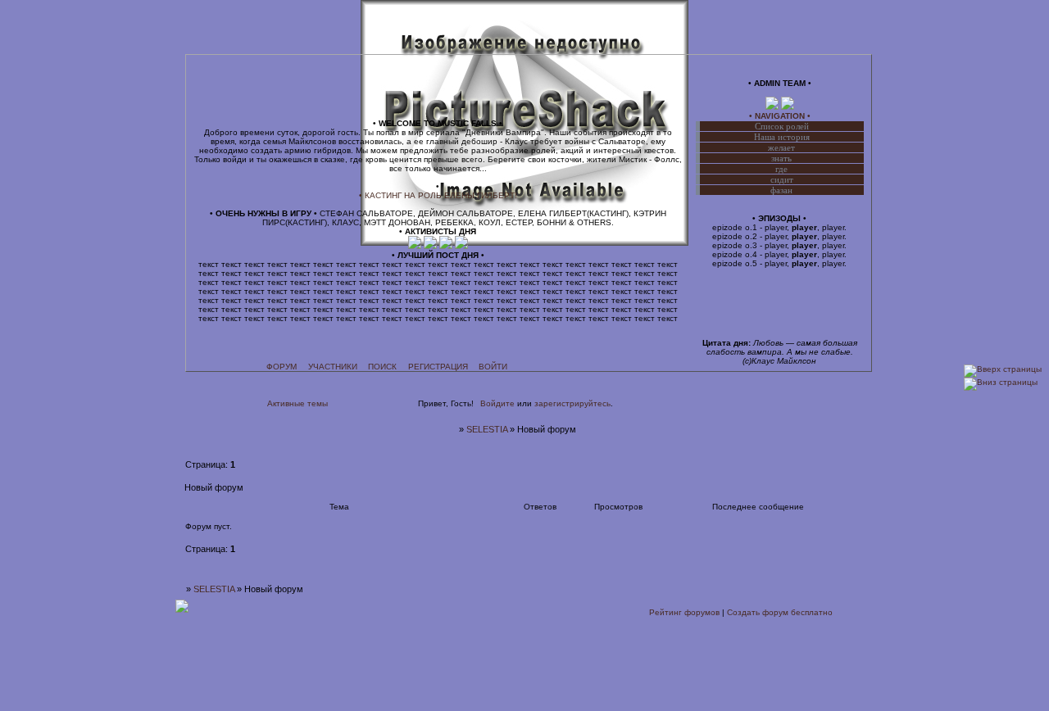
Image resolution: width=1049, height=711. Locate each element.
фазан (781, 190)
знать (781, 158)
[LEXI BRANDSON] (773, 106)
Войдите (497, 403)
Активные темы (297, 403)
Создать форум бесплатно (780, 612)
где (781, 169)
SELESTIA (486, 429)
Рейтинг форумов (684, 612)
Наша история (782, 137)
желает (781, 147)
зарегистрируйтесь (572, 403)
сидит (781, 179)
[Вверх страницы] (1003, 369)
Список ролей (782, 126)
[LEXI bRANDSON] (416, 246)
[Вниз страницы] (1001, 382)
